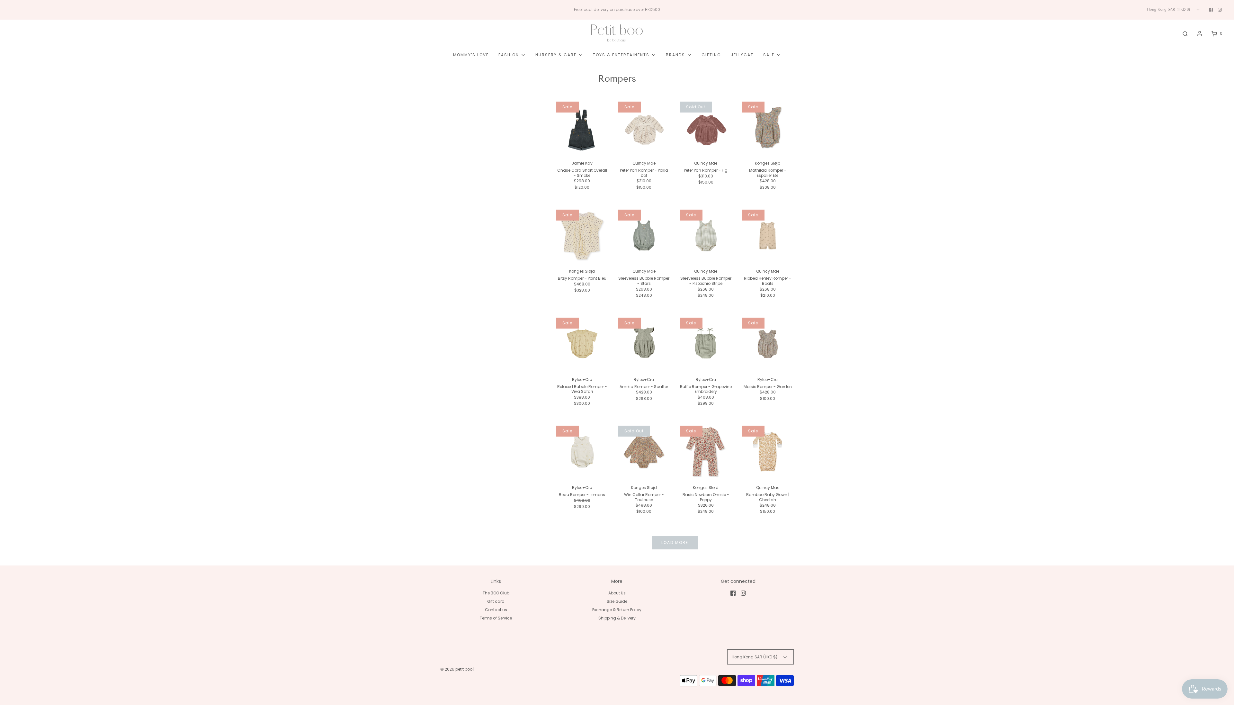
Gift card (496, 601)
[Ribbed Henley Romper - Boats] (768, 236)
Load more (674, 542)
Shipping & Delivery (617, 618)
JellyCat (742, 55)
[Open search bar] (1185, 33)
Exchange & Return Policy (616, 609)
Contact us (496, 609)
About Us (617, 593)
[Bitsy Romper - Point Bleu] (582, 236)
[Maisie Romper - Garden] (768, 344)
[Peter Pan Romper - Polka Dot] (644, 128)
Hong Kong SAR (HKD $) (1169, 9)
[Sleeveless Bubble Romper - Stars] (644, 236)
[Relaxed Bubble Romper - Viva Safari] (582, 344)
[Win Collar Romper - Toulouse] (644, 452)
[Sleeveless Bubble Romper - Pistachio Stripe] (706, 236)
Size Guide (617, 601)
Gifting (711, 55)
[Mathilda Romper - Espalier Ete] (768, 128)
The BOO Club (496, 593)
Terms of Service (496, 618)
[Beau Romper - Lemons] (582, 452)
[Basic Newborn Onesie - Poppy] (706, 452)
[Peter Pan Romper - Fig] (706, 128)
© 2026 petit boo (456, 669)
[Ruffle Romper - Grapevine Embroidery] (706, 344)
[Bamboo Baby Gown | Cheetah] (768, 452)
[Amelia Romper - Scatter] (644, 344)
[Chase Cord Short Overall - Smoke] (582, 128)
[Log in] (1199, 33)
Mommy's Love (471, 55)
